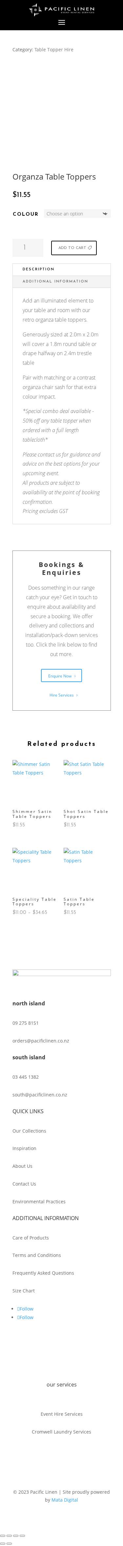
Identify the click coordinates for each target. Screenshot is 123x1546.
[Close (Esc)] (22, 1536)
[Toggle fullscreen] (9, 1536)
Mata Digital (64, 1500)
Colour (26, 214)
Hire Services (62, 695)
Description (38, 269)
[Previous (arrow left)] (2, 1544)
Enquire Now (60, 676)
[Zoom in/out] (2, 1536)
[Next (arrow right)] (9, 1544)
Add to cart (72, 248)
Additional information (55, 281)
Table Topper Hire (53, 49)
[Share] (15, 1536)
